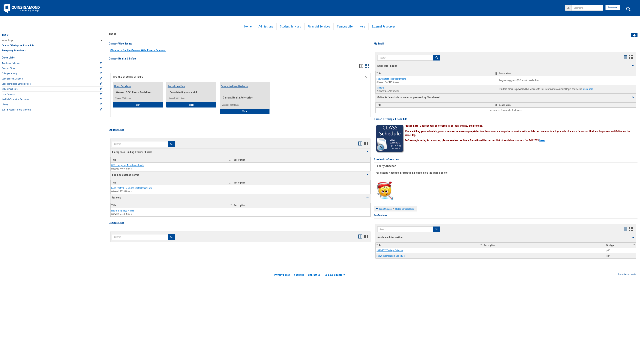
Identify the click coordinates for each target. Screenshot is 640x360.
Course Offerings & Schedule (390, 119)
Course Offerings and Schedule (18, 45)
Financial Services (319, 26)
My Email (379, 43)
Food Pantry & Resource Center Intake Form (131, 188)
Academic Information (386, 159)
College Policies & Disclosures (16, 83)
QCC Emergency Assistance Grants (127, 165)
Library (5, 104)
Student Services (290, 26)
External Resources (384, 26)
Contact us (314, 274)
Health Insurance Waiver (122, 210)
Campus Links (116, 222)
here (542, 140)
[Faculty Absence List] (385, 190)
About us (299, 274)
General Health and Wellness (234, 86)
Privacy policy (282, 274)
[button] (367, 152)
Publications (380, 215)
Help (362, 26)
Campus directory (334, 274)
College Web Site (10, 89)
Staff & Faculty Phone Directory (16, 109)
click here (588, 89)
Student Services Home (404, 209)
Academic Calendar (11, 63)
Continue (612, 7)
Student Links (116, 130)
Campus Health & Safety (122, 58)
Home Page (7, 40)
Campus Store (8, 68)
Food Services (8, 94)
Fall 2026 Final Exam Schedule (390, 255)
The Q (5, 34)
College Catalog (9, 73)
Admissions (265, 26)
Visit (147, 104)
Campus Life (345, 26)
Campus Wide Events (120, 43)
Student (380, 87)
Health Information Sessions (15, 99)
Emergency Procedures (14, 50)
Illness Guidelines (122, 86)
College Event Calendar (12, 78)
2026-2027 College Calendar (389, 250)
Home (248, 26)
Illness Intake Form (176, 86)
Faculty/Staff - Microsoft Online (391, 79)
